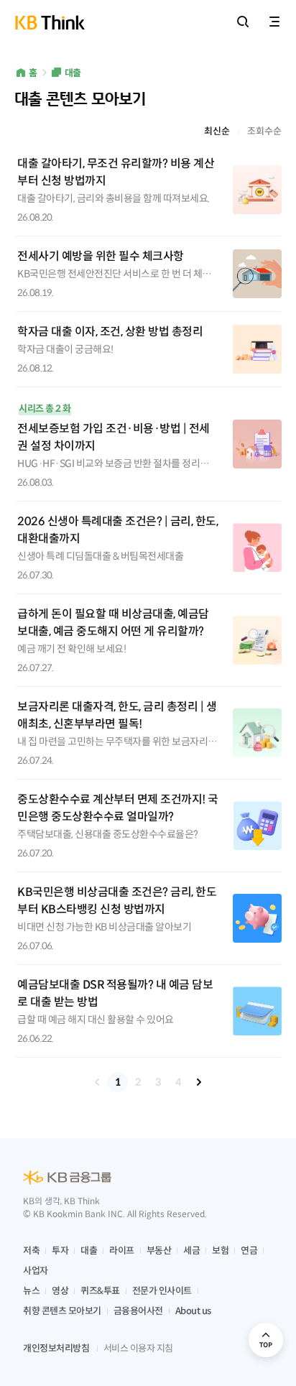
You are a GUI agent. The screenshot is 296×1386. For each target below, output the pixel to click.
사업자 (35, 1271)
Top (266, 1340)
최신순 (217, 131)
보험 (220, 1250)
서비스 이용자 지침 (138, 1348)
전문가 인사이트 (162, 1291)
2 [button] (138, 1082)
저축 (31, 1250)
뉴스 (31, 1291)
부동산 (159, 1250)
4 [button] (178, 1082)
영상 (60, 1291)
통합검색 (243, 21)
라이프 (121, 1250)
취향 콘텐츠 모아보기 (62, 1311)
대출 (73, 73)
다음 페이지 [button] (198, 1082)
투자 (60, 1250)
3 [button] (158, 1082)
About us (193, 1311)
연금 (249, 1250)
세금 (191, 1250)
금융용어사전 (138, 1311)
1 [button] (118, 1082)
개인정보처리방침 (56, 1348)
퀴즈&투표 (100, 1291)
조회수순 (264, 131)
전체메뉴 (274, 21)
